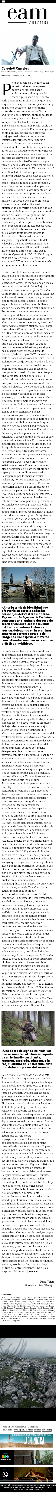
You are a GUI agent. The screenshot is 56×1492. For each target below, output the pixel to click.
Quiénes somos (30, 1485)
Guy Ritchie (46, 1430)
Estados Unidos (27, 1430)
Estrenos (37, 1430)
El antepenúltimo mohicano (27, 11)
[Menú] (4, 1)
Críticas (17, 1430)
